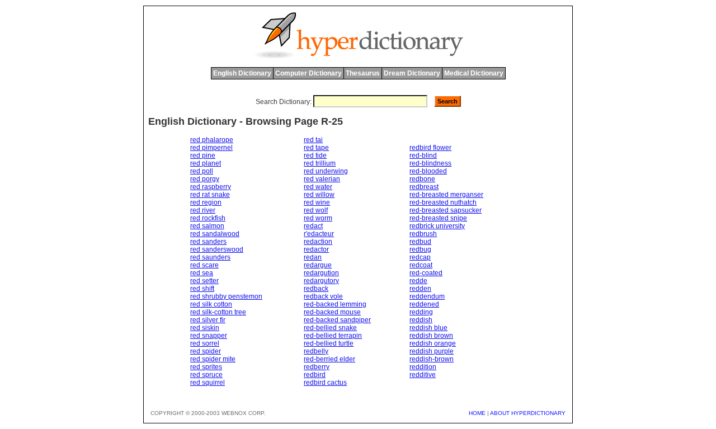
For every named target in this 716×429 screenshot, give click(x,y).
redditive (422, 375)
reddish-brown (431, 359)
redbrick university (437, 226)
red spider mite (212, 359)
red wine (317, 202)
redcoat (420, 265)
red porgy (204, 179)
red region (206, 202)
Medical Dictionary (473, 73)
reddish (420, 320)
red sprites (206, 367)
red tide (315, 155)
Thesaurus (363, 73)
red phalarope (211, 140)
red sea (201, 273)
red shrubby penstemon (226, 296)
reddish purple (431, 351)
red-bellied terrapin (333, 336)
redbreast (424, 187)
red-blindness (430, 163)
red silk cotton (211, 304)
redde (418, 281)
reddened (424, 304)
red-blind (423, 155)
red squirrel (207, 382)
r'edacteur (319, 234)
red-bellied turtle (329, 343)
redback (316, 289)
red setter (204, 281)
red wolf (316, 210)
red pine (202, 155)
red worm (318, 218)
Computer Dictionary (308, 73)
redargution (321, 273)
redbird (315, 375)
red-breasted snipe (438, 218)
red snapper (208, 336)
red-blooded (428, 171)
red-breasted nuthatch (443, 202)
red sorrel (204, 343)
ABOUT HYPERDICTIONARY (528, 413)
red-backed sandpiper (337, 320)
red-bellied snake (330, 328)
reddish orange (432, 343)
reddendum (427, 296)
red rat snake (210, 195)
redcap (420, 257)
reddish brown (431, 336)
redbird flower (430, 148)
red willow (319, 195)
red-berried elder (329, 359)
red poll (201, 171)
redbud (420, 242)
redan (313, 257)
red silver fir (207, 320)
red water (318, 187)
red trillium (320, 163)
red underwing (326, 171)
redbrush (423, 234)
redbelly (316, 351)
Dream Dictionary (412, 73)
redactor (316, 249)
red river (202, 210)
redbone (422, 179)
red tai (313, 140)
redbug (420, 249)
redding (421, 312)
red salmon (207, 226)
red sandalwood (214, 234)
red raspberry (210, 187)
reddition (422, 367)
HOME (477, 413)
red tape (316, 148)
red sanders (208, 242)
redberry (316, 367)
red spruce (206, 375)
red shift (202, 289)
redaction (318, 242)
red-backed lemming (335, 304)
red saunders (210, 257)
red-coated (425, 273)
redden (420, 289)
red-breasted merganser (446, 195)
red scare (204, 265)
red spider (205, 351)
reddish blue (428, 328)
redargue (318, 265)
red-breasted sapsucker (445, 210)
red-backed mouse (332, 312)
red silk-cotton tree (218, 312)
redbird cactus (325, 382)
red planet (205, 163)
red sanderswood (216, 249)
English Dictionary (242, 73)
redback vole (323, 296)
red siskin (204, 328)
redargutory (321, 281)
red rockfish (207, 218)
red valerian (322, 179)
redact (313, 226)
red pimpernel (211, 148)
